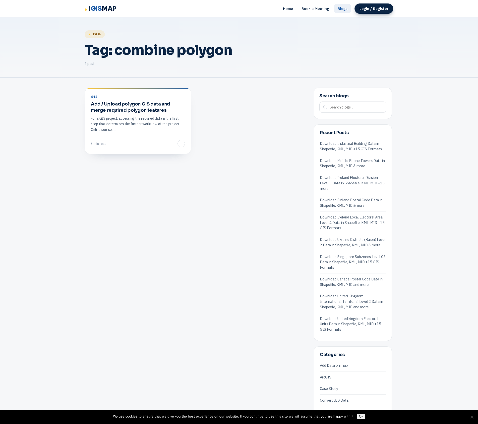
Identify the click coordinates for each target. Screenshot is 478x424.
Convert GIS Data (334, 400)
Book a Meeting (315, 8)
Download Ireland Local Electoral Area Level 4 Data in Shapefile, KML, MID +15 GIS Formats (352, 222)
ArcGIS (325, 377)
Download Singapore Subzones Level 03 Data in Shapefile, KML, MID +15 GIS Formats (353, 262)
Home (288, 8)
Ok (361, 416)
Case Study (329, 388)
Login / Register (373, 8)
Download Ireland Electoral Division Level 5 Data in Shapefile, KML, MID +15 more (352, 183)
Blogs (343, 8)
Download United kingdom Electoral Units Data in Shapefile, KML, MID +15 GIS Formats (350, 324)
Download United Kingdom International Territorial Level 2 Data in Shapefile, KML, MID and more (351, 301)
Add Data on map (334, 365)
